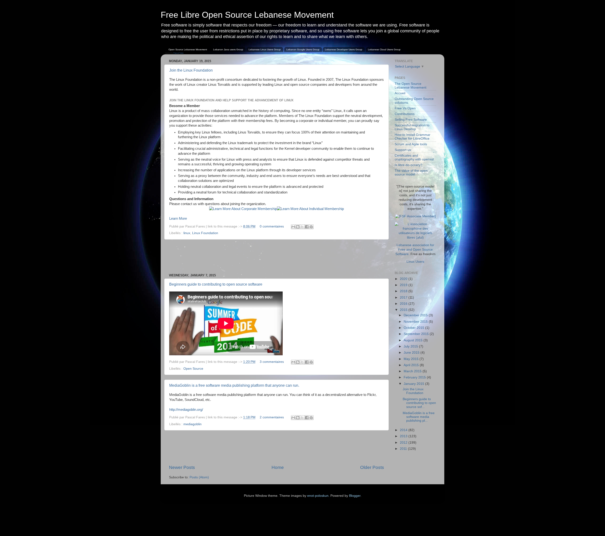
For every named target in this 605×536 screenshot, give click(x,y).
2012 (404, 442)
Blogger (354, 495)
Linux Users (415, 261)
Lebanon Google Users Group (303, 49)
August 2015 (414, 340)
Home (278, 467)
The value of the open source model (411, 172)
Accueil (400, 93)
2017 (404, 297)
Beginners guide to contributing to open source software (215, 284)
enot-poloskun (317, 495)
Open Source (193, 368)
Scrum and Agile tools (411, 144)
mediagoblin (192, 424)
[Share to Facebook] (306, 226)
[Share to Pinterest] (311, 226)
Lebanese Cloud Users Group (384, 49)
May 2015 (411, 359)
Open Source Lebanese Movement (188, 49)
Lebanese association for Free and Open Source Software (414, 249)
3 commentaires (272, 362)
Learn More (178, 218)
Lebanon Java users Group (228, 49)
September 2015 (417, 334)
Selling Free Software (411, 119)
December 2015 (416, 315)
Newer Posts (182, 467)
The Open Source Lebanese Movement (410, 85)
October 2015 (414, 328)
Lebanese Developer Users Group (343, 49)
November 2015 (416, 321)
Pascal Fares (178, 53)
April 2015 (412, 365)
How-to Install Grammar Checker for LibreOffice (412, 136)
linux (186, 233)
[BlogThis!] (297, 226)
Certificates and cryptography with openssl (414, 157)
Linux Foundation (205, 233)
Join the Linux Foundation (191, 70)
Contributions (405, 114)
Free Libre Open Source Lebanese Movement (247, 15)
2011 (404, 448)
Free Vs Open (405, 108)
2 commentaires (272, 417)
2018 (404, 291)
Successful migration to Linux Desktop (412, 127)
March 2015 (413, 371)
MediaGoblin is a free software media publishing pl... (419, 416)
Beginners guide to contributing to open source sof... (419, 402)
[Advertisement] (276, 256)
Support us (403, 150)
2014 (404, 430)
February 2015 (415, 377)
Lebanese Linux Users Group (265, 49)
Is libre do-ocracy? (408, 165)
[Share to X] (302, 226)
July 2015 (411, 346)
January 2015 (414, 384)
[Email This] (293, 226)
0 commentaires (272, 226)
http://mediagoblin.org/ (186, 410)
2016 (404, 303)
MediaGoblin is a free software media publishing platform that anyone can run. (234, 385)
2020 (404, 279)
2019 (404, 285)
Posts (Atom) (199, 477)
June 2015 (412, 352)
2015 (404, 310)
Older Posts (372, 467)
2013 (404, 436)
